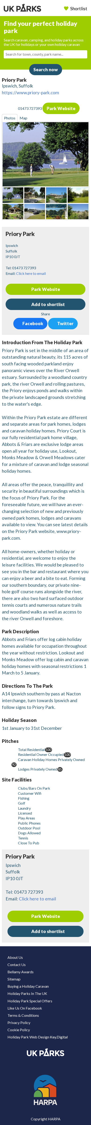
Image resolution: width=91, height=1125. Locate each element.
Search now (45, 69)
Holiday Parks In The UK (27, 993)
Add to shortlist (47, 931)
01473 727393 (30, 108)
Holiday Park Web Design (28, 1037)
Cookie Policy (18, 1029)
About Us (15, 957)
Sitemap (14, 979)
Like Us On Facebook (24, 1008)
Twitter (65, 323)
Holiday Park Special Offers (29, 1001)
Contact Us (16, 964)
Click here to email (31, 273)
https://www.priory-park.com (30, 92)
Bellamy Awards (20, 972)
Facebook (32, 323)
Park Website (61, 108)
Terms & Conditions (23, 1015)
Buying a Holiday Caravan (28, 986)
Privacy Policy (18, 1022)
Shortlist (78, 8)
